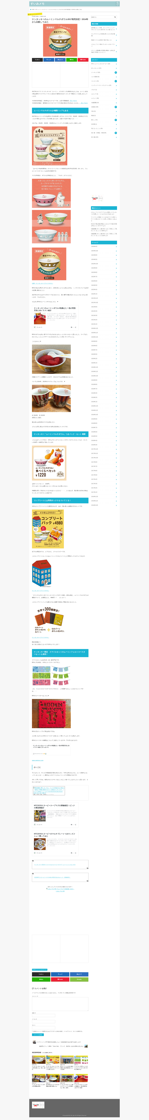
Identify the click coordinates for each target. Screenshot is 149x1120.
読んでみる (73, 100)
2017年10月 (94, 457)
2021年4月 (94, 311)
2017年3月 (94, 483)
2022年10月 (94, 263)
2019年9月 (94, 380)
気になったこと (97, 128)
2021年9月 (94, 306)
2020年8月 (94, 345)
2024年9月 (94, 255)
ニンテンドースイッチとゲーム (101, 85)
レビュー (95, 98)
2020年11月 (94, 332)
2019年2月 (94, 397)
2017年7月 (94, 466)
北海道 (94, 107)
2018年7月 (94, 427)
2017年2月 (94, 488)
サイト (33, 1025)
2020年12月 (94, 328)
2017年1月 (94, 492)
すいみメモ (38, 3)
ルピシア (94, 94)
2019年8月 (94, 384)
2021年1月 (94, 324)
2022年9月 (94, 268)
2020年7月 (94, 350)
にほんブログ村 (60, 891)
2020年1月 (94, 363)
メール (34, 1019)
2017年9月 (94, 462)
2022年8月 (94, 272)
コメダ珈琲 (95, 76)
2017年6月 (94, 470)
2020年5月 (94, 354)
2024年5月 (94, 259)
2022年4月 (94, 289)
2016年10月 (94, 505)
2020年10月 (94, 337)
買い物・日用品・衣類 (98, 132)
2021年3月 (94, 315)
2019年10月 (94, 375)
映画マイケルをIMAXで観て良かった (101, 40)
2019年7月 (94, 388)
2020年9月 (94, 341)
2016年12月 (94, 496)
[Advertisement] (46, 75)
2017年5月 (94, 475)
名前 (34, 1013)
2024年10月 (94, 250)
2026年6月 (94, 246)
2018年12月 (94, 406)
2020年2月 (94, 358)
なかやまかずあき (106, 214)
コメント (35, 996)
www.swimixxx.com (37, 760)
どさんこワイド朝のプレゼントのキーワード (103, 45)
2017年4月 (94, 479)
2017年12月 (94, 449)
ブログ (94, 89)
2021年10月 (94, 302)
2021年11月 (94, 298)
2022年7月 (94, 276)
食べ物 (94, 137)
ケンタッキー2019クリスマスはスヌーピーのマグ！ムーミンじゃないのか (55, 864)
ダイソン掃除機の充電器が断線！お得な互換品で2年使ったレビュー (103, 51)
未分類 (94, 124)
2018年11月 (94, 410)
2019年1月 (94, 401)
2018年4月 (94, 440)
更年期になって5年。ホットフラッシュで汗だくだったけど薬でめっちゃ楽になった (103, 28)
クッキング (95, 72)
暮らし (94, 119)
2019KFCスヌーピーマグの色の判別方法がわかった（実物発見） (52, 877)
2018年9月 (94, 419)
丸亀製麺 (95, 102)
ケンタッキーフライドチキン (40, 590)
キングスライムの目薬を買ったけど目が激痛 (103, 34)
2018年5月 (94, 436)
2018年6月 (94, 432)
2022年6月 (94, 281)
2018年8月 (94, 423)
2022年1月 (94, 294)
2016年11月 (94, 500)
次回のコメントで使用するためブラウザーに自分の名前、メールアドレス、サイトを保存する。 (58, 1031)
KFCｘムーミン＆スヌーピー (40, 969)
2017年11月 (94, 453)
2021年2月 (94, 319)
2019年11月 (94, 371)
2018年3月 (94, 444)
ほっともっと (96, 68)
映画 (93, 115)
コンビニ (95, 81)
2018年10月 (94, 414)
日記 (93, 111)
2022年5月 (94, 285)
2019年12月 (94, 367)
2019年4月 (94, 393)
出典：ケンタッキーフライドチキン (42, 283)
